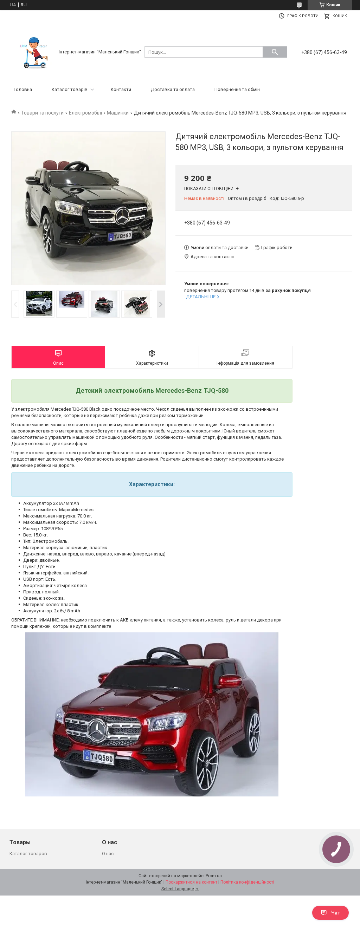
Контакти (121, 89)
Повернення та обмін (237, 89)
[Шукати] (275, 52)
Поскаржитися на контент (191, 882)
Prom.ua (214, 875)
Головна (23, 89)
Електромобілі (85, 113)
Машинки (118, 113)
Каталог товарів (70, 89)
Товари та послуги (42, 113)
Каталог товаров (28, 853)
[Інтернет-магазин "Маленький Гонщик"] (34, 51)
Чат (335, 913)
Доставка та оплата (173, 89)
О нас (108, 853)
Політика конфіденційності (247, 882)
